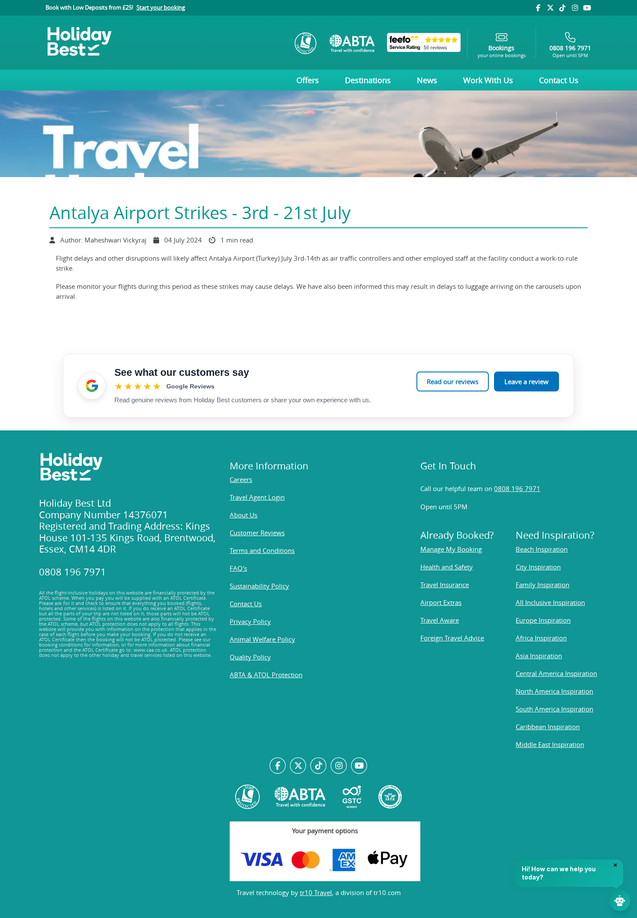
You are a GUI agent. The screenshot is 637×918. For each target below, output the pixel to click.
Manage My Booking (451, 549)
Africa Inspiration (541, 638)
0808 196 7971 (517, 488)
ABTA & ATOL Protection (266, 674)
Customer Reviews (257, 532)
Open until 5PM (570, 51)
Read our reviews (452, 381)
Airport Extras (441, 602)
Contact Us (558, 80)
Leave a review (526, 381)
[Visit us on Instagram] (574, 8)
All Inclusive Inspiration (550, 602)
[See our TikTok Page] (319, 766)
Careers (241, 479)
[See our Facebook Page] (278, 766)
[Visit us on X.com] (298, 766)
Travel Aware (439, 620)
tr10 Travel (316, 892)
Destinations (368, 80)
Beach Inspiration (542, 549)
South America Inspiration (554, 709)
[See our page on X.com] (550, 8)
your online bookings (502, 51)
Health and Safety (446, 566)
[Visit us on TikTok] (562, 8)
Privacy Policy (250, 621)
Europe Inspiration (543, 620)
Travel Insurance (444, 584)
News (427, 80)
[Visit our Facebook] (537, 8)
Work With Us (488, 80)
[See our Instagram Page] (338, 766)
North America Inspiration (554, 691)
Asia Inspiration (539, 655)
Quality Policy (250, 657)
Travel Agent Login (257, 497)
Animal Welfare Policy (262, 639)
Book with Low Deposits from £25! (115, 7)
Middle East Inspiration (550, 744)
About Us (243, 515)
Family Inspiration (542, 584)
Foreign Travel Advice (452, 638)
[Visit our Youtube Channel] (587, 8)
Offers (307, 80)
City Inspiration (538, 566)
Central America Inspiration (556, 673)
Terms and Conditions (262, 550)
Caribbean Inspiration (548, 726)
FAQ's (238, 568)
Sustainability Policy (259, 586)
